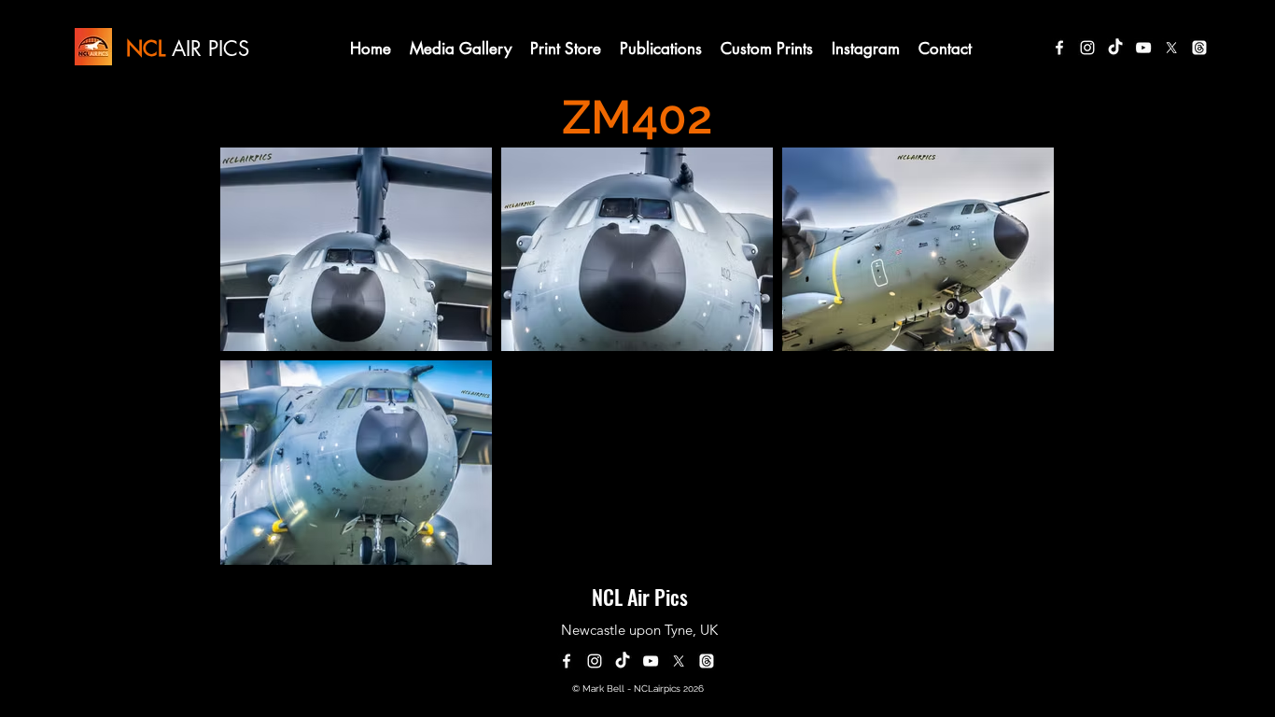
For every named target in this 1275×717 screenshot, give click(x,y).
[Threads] (1199, 47)
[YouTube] (1143, 47)
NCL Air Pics (640, 597)
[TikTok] (1115, 47)
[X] (1171, 47)
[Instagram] (1087, 47)
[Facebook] (1059, 47)
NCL (145, 48)
